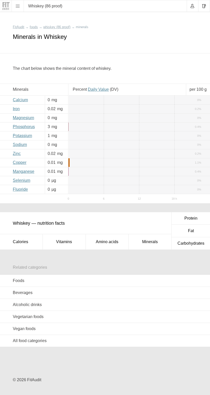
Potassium (22, 135)
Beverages (23, 292)
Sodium (20, 144)
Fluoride (20, 189)
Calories (20, 242)
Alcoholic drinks (27, 304)
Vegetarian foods (28, 316)
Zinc (17, 153)
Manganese (23, 171)
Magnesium (23, 118)
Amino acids (107, 242)
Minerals (150, 242)
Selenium (21, 180)
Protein (190, 218)
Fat (191, 231)
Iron (16, 109)
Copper (19, 162)
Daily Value (98, 89)
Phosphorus (24, 127)
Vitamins (64, 242)
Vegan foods (24, 328)
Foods (18, 280)
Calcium (20, 100)
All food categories (30, 340)
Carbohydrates (190, 243)
